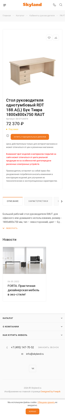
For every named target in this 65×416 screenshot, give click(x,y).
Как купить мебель (15, 335)
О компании (11, 326)
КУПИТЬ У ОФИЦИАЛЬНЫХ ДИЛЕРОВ (30, 137)
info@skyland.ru (35, 353)
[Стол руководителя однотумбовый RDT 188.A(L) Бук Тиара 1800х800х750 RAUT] (33, 70)
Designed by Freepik (50, 391)
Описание (12, 201)
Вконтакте (32, 368)
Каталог (8, 318)
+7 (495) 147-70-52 (22, 347)
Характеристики (38, 201)
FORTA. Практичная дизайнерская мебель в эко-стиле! (23, 290)
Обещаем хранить (46, 402)
